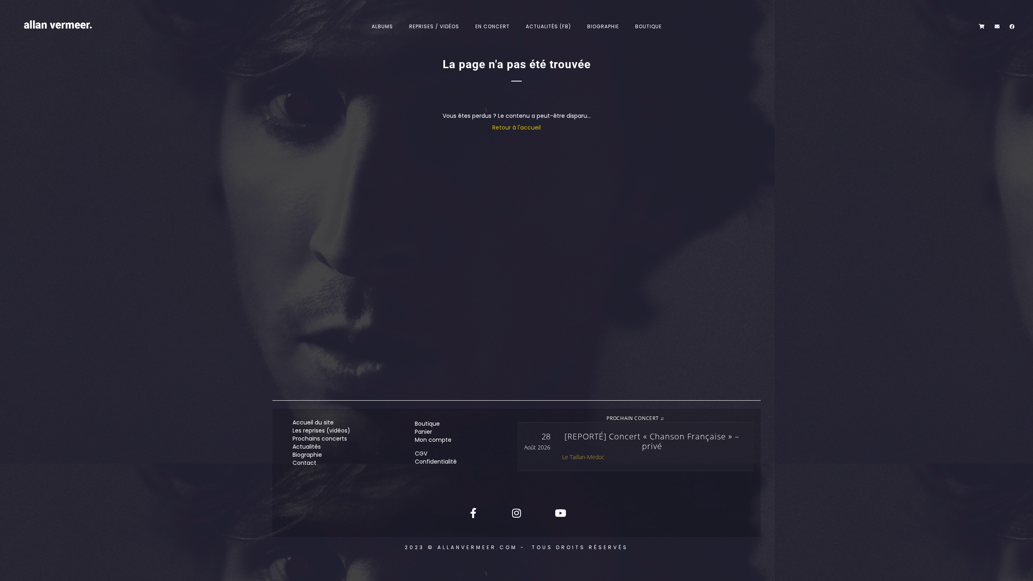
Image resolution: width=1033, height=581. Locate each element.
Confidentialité (436, 462)
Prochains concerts (320, 439)
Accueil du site (313, 422)
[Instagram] (516, 513)
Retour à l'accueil (516, 127)
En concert (492, 26)
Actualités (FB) (548, 26)
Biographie (603, 26)
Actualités (307, 447)
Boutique (648, 26)
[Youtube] (560, 513)
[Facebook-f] (473, 513)
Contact (304, 463)
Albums (382, 26)
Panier (423, 432)
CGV (421, 453)
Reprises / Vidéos (434, 26)
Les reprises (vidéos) (321, 430)
